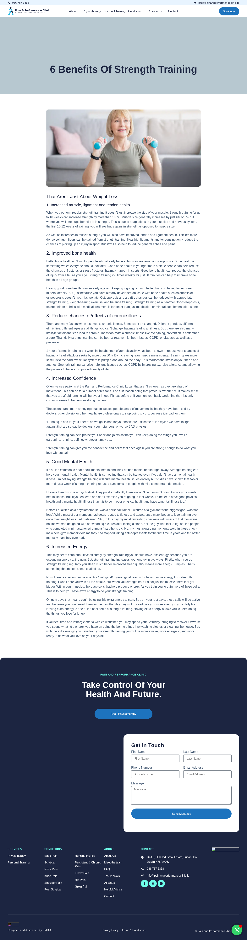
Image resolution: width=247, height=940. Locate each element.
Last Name (190, 751)
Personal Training (114, 11)
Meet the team (113, 862)
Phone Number (141, 767)
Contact (173, 11)
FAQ (107, 869)
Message (137, 783)
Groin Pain (81, 886)
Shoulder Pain (53, 882)
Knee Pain (50, 876)
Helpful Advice (113, 889)
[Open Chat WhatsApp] (237, 930)
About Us (110, 855)
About (72, 11)
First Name (138, 751)
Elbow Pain (82, 873)
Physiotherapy (92, 11)
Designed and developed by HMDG (29, 930)
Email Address (193, 767)
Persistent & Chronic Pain (88, 864)
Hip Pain (80, 879)
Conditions (134, 11)
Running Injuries (85, 855)
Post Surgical (52, 889)
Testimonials (112, 876)
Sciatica (49, 862)
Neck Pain (51, 869)
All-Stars (109, 882)
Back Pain (50, 855)
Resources (155, 11)
